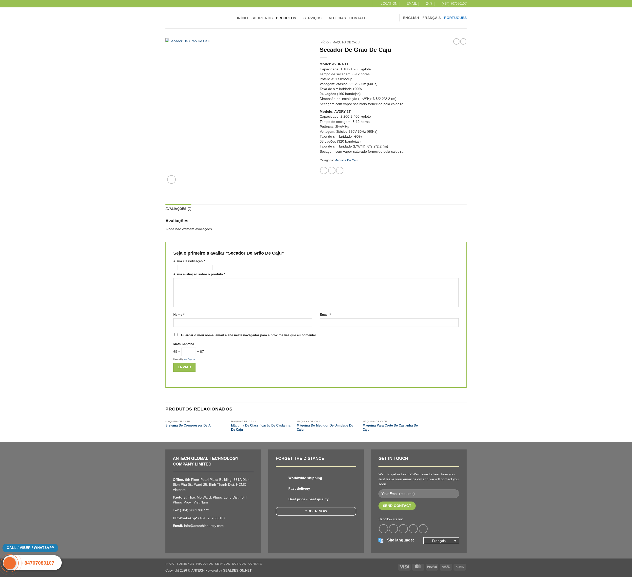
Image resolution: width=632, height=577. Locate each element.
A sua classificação (189, 261)
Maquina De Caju (346, 42)
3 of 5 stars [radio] (191, 267)
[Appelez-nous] (413, 528)
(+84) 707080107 (211, 518)
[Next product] (456, 41)
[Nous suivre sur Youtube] (423, 528)
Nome (178, 314)
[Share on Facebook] (323, 170)
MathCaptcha (189, 359)
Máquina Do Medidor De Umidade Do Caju (325, 427)
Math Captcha (183, 344)
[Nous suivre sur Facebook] (383, 528)
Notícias (337, 18)
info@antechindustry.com (204, 526)
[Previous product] (463, 41)
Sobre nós (262, 18)
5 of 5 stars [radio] (220, 267)
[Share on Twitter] (332, 170)
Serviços (312, 18)
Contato (358, 18)
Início (324, 42)
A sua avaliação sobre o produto (199, 274)
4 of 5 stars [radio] (204, 267)
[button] (171, 179)
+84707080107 (37, 563)
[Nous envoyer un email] (403, 528)
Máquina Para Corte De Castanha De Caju (390, 427)
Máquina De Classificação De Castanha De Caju (260, 427)
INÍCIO (242, 18)
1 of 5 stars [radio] (174, 267)
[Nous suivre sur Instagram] (393, 528)
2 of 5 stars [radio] (181, 267)
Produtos (286, 18)
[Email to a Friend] (339, 170)
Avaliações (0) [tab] (178, 209)
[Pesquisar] (394, 18)
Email (325, 314)
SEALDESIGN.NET (237, 570)
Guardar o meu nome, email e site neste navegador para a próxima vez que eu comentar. (249, 335)
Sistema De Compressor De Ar (188, 425)
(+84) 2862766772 (194, 510)
